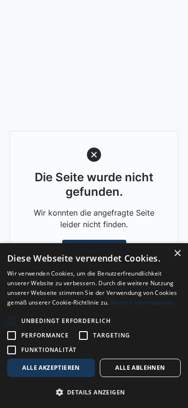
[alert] (94, 325)
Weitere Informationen (142, 302)
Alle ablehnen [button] (140, 368)
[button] (94, 392)
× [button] (177, 253)
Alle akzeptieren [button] (51, 368)
